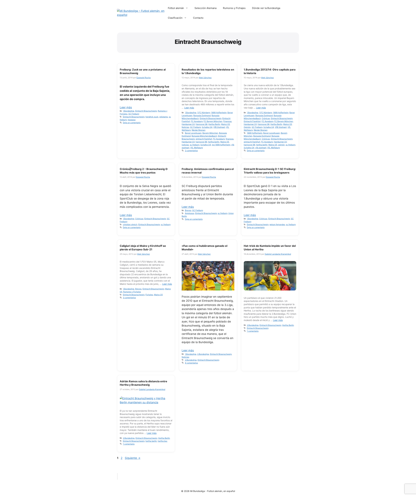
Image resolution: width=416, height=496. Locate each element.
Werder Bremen (198, 130)
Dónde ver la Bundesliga (266, 8)
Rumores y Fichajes (234, 8)
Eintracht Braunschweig (146, 111)
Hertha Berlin (214, 124)
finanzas (230, 139)
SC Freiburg (133, 114)
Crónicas (266, 118)
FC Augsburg (197, 121)
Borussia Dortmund (202, 115)
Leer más (126, 107)
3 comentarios (129, 297)
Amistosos (189, 213)
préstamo (163, 117)
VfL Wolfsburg (196, 147)
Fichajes (149, 294)
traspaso (132, 119)
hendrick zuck (151, 117)
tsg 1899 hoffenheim (221, 144)
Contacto (198, 17)
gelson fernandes (277, 224)
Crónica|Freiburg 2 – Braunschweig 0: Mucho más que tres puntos (144, 170)
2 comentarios (191, 150)
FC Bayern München (213, 121)
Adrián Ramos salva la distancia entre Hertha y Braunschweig (143, 383)
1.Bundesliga (128, 111)
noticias (185, 144)
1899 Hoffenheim (219, 112)
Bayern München (210, 133)
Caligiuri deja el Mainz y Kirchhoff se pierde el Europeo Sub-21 (143, 247)
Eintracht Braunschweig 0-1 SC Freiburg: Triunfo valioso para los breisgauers (270, 170)
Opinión (247, 127)
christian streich (130, 224)
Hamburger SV (188, 124)
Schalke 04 (207, 127)
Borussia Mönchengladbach (204, 136)
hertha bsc (162, 441)
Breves (188, 210)
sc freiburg (194, 144)
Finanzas (227, 121)
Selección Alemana (205, 8)
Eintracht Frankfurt (252, 121)
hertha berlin (213, 142)
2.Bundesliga (203, 354)
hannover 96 (201, 142)
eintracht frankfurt (204, 139)
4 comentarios (191, 363)
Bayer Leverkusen (193, 133)
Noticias (185, 127)
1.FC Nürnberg (203, 112)
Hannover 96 (201, 124)
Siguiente (132, 458)
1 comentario (253, 331)
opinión (281, 144)
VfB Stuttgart (219, 127)
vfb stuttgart (260, 147)
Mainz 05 (225, 124)
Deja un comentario (132, 122)
